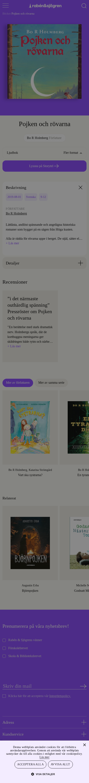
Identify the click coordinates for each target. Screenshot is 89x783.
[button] (44, 774)
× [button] (84, 744)
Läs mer (54, 756)
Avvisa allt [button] (60, 764)
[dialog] (44, 391)
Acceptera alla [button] (30, 764)
